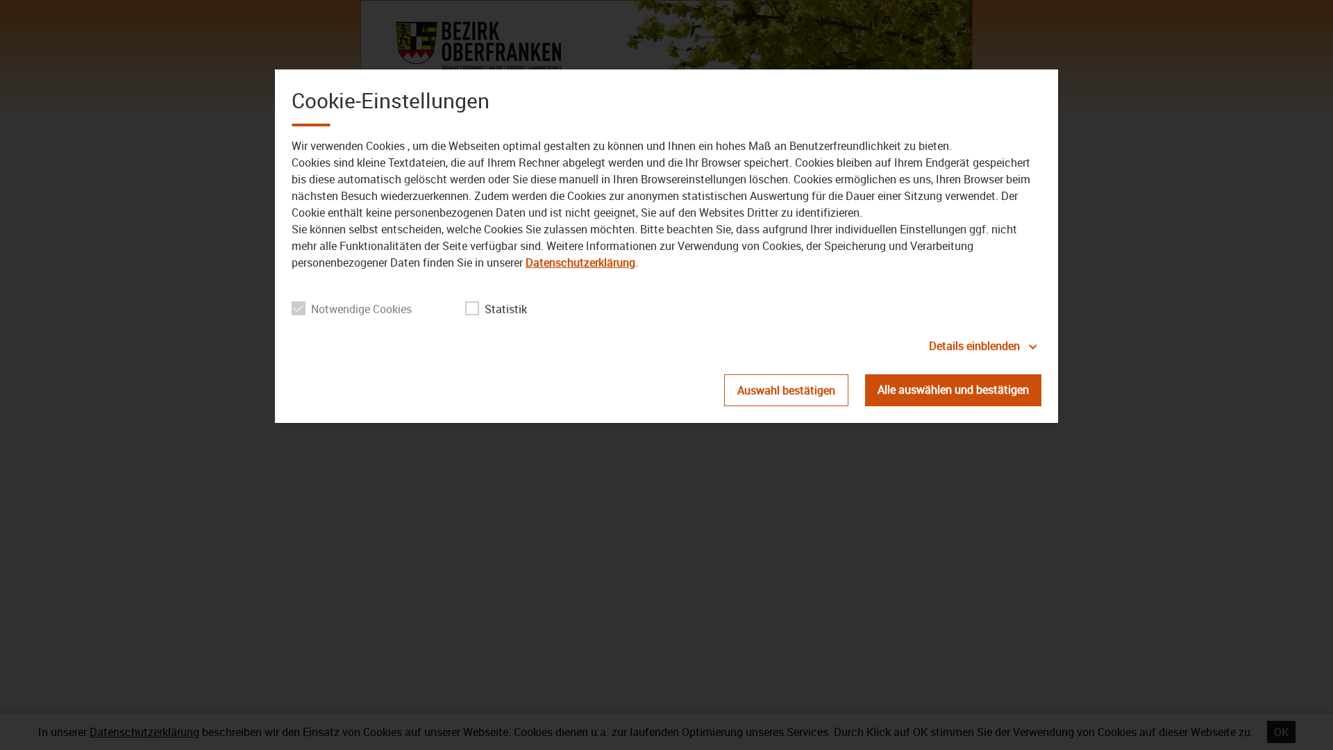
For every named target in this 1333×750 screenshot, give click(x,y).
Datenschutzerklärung (580, 262)
